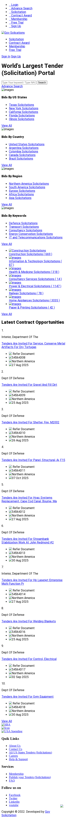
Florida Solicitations (22, 115)
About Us (14, 745)
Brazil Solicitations (21, 158)
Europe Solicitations (22, 191)
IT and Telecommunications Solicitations (36, 237)
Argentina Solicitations (24, 148)
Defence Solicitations (23, 223)
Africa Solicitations (21, 194)
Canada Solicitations (22, 155)
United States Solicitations (26, 144)
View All (6, 125)
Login (13, 5)
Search (42, 82)
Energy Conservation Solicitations (31, 234)
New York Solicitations (23, 108)
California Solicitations (23, 112)
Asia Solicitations (20, 198)
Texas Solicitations (21, 105)
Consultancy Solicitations (25, 230)
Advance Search (20, 8)
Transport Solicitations (24, 227)
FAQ (12, 780)
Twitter (13, 798)
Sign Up (15, 26)
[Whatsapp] (61, 806)
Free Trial (16, 22)
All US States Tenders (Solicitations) (30, 752)
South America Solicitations (27, 187)
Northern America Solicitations (29, 183)
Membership (18, 19)
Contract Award (20, 15)
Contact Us (15, 749)
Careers (13, 755)
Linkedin (14, 801)
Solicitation (17, 12)
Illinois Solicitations (21, 119)
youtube (13, 805)
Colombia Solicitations (23, 151)
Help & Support (18, 759)
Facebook (14, 795)
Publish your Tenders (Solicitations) (30, 777)
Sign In (5, 56)
